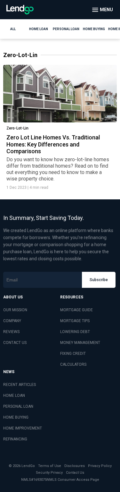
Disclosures (74, 466)
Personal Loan (66, 29)
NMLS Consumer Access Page (73, 480)
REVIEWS (11, 331)
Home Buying (94, 29)
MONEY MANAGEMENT (80, 342)
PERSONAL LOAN (18, 406)
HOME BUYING (15, 417)
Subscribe (99, 280)
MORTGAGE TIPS (75, 321)
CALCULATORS (73, 364)
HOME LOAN (14, 395)
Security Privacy (49, 473)
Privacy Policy (100, 466)
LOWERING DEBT (75, 331)
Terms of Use (49, 466)
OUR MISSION (15, 310)
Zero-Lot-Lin (17, 128)
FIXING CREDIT (73, 353)
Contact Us (75, 473)
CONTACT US (15, 342)
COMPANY (12, 321)
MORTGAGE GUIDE (76, 310)
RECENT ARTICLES (19, 384)
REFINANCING (15, 439)
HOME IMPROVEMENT (22, 428)
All (13, 29)
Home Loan (38, 29)
